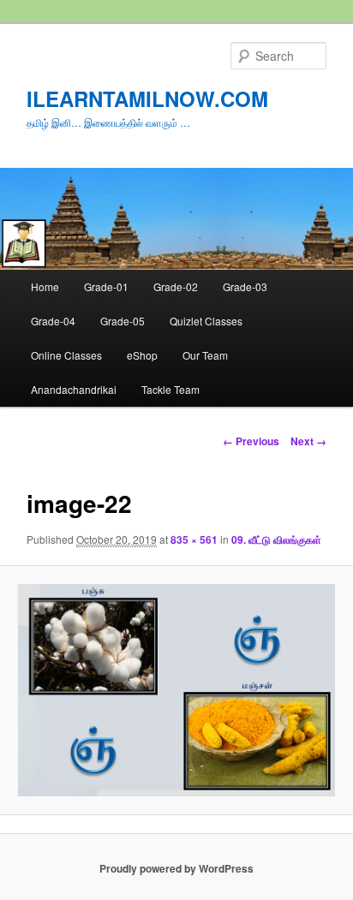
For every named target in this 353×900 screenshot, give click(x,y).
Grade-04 (53, 320)
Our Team (205, 355)
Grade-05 (122, 320)
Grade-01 (106, 286)
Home (45, 286)
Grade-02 (175, 286)
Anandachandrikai (74, 389)
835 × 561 (194, 539)
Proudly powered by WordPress (176, 868)
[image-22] (176, 690)
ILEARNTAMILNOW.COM (147, 98)
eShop (142, 355)
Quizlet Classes (206, 320)
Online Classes (66, 355)
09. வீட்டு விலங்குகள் (276, 539)
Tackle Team (170, 389)
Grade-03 (245, 286)
